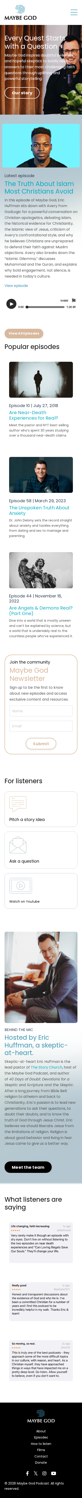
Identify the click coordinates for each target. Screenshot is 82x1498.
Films (41, 1450)
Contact (41, 1456)
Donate (41, 1462)
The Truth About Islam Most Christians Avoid (39, 187)
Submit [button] (41, 744)
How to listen (41, 1443)
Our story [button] (22, 93)
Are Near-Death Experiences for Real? (33, 415)
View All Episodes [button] (24, 333)
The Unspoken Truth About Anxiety (39, 510)
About (41, 1431)
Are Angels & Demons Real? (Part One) (41, 611)
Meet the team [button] (28, 1167)
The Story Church (46, 1067)
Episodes (41, 1437)
